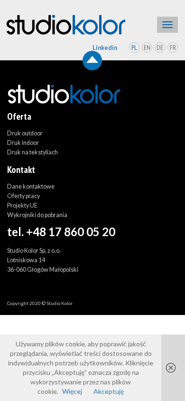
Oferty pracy (23, 196)
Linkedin (104, 47)
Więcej (72, 391)
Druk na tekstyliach (32, 152)
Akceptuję (108, 391)
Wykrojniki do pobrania (37, 215)
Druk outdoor (25, 133)
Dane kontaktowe (31, 186)
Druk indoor (23, 142)
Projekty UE (22, 205)
